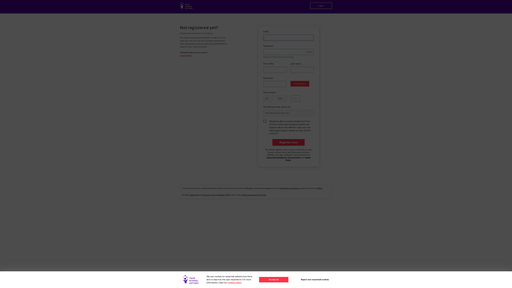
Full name (260, 24)
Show (309, 52)
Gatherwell (194, 195)
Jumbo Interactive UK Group (253, 195)
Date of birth (269, 92)
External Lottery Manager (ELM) (216, 195)
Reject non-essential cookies (315, 279)
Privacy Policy (294, 157)
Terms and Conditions (276, 157)
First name (268, 63)
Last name (296, 63)
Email (265, 31)
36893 (319, 188)
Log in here (186, 55)
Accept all (274, 279)
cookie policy (235, 282)
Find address (299, 84)
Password (268, 46)
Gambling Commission (290, 188)
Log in (321, 5)
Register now (288, 142)
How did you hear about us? (277, 106)
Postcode (268, 78)
